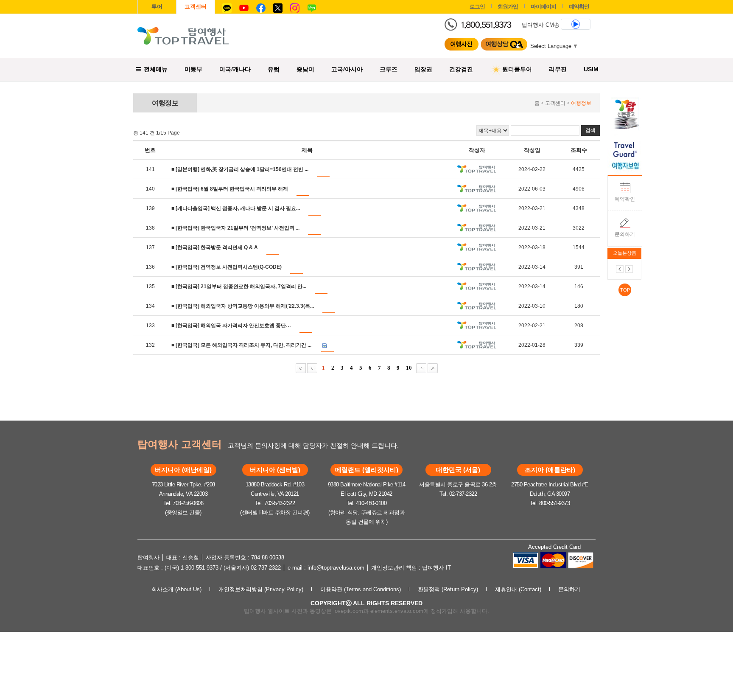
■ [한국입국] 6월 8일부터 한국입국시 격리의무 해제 (229, 189)
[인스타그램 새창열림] (294, 5)
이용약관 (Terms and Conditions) (360, 589)
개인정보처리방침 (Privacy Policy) (260, 589)
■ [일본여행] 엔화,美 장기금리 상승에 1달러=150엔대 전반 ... (239, 169)
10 (409, 368)
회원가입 (508, 6)
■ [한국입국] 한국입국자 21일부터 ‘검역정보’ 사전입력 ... (235, 228)
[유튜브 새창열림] (244, 5)
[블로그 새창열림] (311, 5)
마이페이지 (543, 6)
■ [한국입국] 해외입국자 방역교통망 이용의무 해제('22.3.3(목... (242, 306)
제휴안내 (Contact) (518, 589)
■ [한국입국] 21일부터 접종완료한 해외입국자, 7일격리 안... (238, 286)
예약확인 (625, 199)
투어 (156, 6)
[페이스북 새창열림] (261, 5)
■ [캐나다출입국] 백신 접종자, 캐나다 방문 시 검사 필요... (235, 208)
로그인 (477, 6)
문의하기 (625, 234)
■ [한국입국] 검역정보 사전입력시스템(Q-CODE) (226, 267)
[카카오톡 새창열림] (227, 5)
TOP (625, 289)
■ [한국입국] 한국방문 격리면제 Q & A (214, 247)
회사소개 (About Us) (176, 589)
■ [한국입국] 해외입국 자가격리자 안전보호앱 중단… (231, 326)
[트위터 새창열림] (278, 5)
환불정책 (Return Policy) (448, 589)
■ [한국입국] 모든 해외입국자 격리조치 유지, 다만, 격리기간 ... (241, 345)
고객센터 (196, 6)
